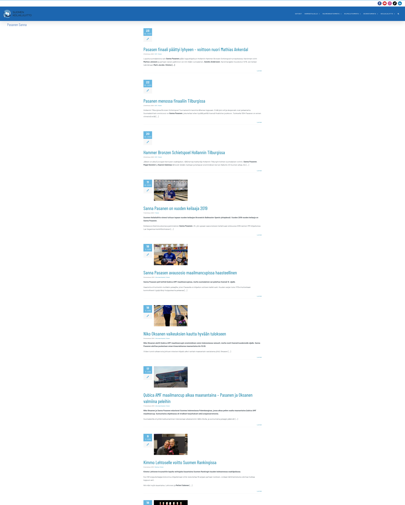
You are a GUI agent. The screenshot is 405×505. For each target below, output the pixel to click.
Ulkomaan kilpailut (160, 277)
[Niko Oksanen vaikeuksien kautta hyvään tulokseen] (171, 315)
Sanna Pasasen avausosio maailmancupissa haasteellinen (190, 272)
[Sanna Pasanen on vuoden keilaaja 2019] (171, 190)
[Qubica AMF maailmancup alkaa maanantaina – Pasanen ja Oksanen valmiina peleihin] (171, 377)
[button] (398, 14)
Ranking (157, 467)
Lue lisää (259, 70)
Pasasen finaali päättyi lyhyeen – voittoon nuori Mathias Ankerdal (195, 49)
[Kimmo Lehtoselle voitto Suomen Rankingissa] (171, 444)
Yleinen (160, 54)
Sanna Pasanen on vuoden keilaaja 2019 (175, 208)
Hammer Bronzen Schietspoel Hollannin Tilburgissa (184, 152)
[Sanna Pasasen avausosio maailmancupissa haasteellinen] (171, 254)
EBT (156, 54)
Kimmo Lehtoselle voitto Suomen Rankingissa (179, 462)
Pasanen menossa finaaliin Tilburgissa (174, 101)
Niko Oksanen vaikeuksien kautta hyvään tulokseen (184, 333)
